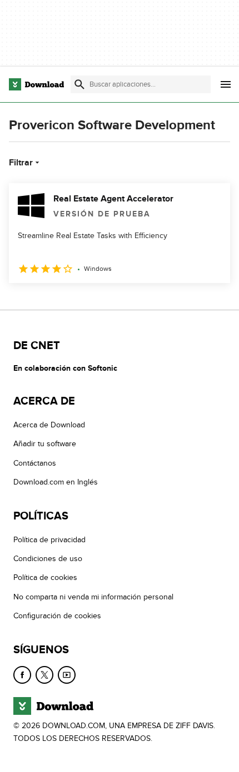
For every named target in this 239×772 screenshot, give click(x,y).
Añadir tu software (44, 443)
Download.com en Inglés (55, 482)
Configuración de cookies (57, 615)
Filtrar (21, 162)
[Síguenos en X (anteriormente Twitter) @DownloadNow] (44, 675)
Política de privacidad (49, 539)
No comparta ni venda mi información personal (93, 597)
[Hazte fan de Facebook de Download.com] (22, 675)
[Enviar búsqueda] (79, 84)
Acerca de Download (49, 425)
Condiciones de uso (47, 558)
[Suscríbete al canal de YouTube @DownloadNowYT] (67, 675)
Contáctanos (34, 463)
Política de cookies (45, 577)
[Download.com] (36, 84)
